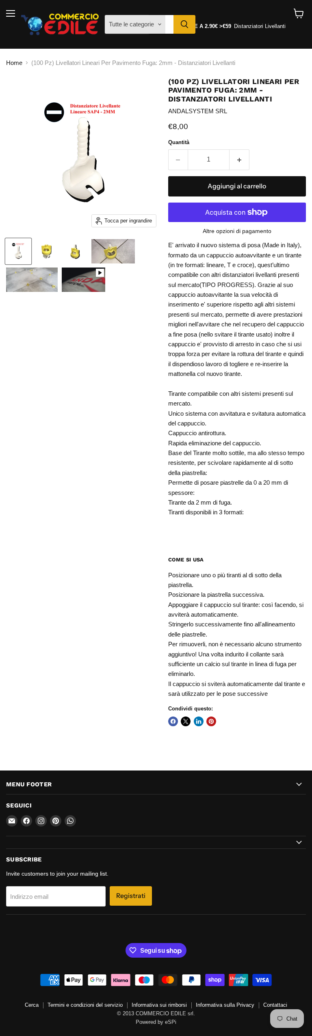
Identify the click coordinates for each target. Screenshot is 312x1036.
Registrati (130, 896)
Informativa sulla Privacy (225, 1005)
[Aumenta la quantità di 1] (239, 159)
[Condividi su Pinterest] (211, 721)
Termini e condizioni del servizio (85, 1005)
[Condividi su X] (186, 721)
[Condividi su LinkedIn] (199, 721)
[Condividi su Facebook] (173, 721)
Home (14, 62)
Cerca (32, 1005)
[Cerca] (184, 24)
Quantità (178, 142)
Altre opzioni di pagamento (237, 231)
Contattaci (275, 1005)
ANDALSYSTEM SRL (197, 111)
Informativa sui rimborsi (159, 1005)
